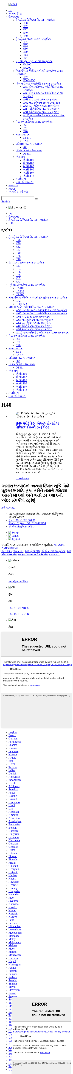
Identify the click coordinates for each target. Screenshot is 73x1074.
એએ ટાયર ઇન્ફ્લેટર (53, 551)
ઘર (10, 10)
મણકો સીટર (23, 134)
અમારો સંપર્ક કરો (18, 191)
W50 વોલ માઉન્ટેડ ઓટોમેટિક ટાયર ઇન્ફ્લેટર (41, 310)
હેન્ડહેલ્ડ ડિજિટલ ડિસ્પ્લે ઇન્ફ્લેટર (35, 19)
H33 (25, 45)
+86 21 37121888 (19, 607)
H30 (25, 23)
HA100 (27, 64)
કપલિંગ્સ (21, 179)
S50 (25, 124)
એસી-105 (28, 166)
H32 (25, 26)
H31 (25, 42)
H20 (18, 240)
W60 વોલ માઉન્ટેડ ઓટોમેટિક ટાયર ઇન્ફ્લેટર (41, 313)
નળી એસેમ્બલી (24, 182)
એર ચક (20, 156)
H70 (18, 259)
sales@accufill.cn (18, 581)
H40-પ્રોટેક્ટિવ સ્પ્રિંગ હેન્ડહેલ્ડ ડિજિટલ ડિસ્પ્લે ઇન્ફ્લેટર (37, 425)
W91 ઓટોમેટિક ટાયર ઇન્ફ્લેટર (41, 112)
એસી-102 (28, 163)
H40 (25, 32)
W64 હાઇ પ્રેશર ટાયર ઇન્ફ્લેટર (41, 105)
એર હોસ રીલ (32, 551)
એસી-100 (28, 159)
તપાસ (19, 478)
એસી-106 (28, 169)
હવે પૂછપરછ (8, 507)
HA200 (27, 67)
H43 (25, 54)
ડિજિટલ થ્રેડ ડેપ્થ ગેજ (29, 150)
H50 (25, 35)
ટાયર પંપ (54, 554)
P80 (25, 147)
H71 (25, 58)
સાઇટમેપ (59, 544)
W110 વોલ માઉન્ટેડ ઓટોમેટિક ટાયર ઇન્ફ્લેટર (42, 332)
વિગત (25, 478)
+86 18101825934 (19, 614)
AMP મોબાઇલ (9, 548)
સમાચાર (13, 185)
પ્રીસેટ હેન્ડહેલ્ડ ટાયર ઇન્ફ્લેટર (34, 61)
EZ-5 (26, 140)
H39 (25, 51)
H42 (25, 77)
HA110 (20, 291)
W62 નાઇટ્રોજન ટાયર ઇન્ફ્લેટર (41, 102)
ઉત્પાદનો (14, 16)
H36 (25, 48)
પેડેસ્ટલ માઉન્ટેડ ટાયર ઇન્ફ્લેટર (34, 121)
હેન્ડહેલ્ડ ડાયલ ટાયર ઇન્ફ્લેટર (33, 38)
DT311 (27, 153)
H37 (25, 29)
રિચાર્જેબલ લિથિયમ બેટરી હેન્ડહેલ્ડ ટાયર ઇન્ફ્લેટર (38, 297)
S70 (25, 128)
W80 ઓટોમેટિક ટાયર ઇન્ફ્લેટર (41, 109)
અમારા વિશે (15, 13)
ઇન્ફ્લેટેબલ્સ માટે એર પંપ (33, 554)
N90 (25, 131)
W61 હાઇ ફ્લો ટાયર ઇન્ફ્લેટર (40, 99)
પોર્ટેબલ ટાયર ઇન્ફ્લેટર (29, 144)
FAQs (12, 188)
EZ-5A (27, 137)
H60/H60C (29, 80)
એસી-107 (28, 172)
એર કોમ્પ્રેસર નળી (12, 551)
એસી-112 (28, 175)
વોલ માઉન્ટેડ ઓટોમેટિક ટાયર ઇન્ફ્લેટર (38, 83)
